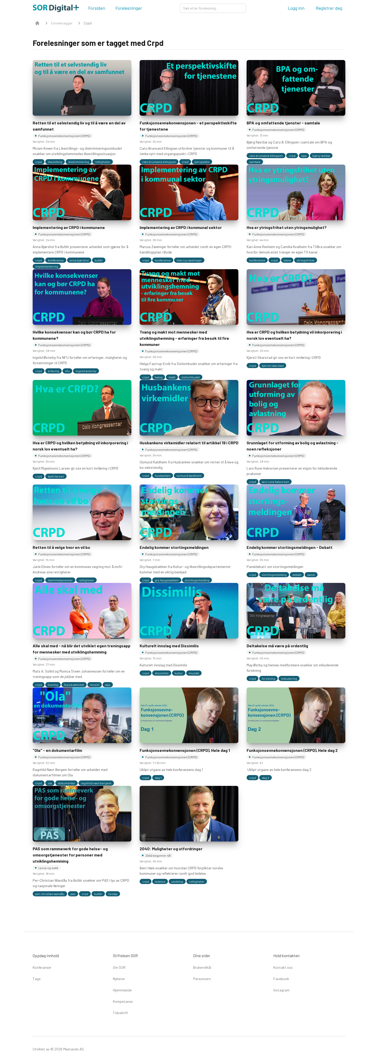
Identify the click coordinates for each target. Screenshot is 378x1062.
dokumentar (66, 783)
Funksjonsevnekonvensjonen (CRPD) (64, 136)
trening (53, 684)
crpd (38, 162)
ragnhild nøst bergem (96, 783)
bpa (304, 155)
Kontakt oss (283, 967)
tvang (159, 377)
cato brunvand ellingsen (159, 162)
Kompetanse (123, 1001)
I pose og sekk (48, 868)
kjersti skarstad (273, 365)
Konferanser (42, 967)
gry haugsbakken (167, 580)
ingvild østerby (86, 371)
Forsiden (96, 8)
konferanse (56, 260)
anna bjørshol (79, 260)
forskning (268, 678)
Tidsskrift (120, 1012)
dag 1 (158, 777)
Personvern (202, 978)
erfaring (53, 371)
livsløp (113, 894)
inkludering (289, 678)
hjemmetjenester (60, 580)
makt (171, 377)
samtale (254, 162)
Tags (37, 978)
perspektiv (202, 162)
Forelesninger (128, 8)
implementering (46, 266)
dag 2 (265, 777)
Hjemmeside (122, 990)
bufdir (99, 260)
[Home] (37, 23)
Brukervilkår (202, 967)
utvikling (177, 881)
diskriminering (78, 162)
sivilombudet (190, 377)
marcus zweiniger (189, 260)
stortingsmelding (197, 580)
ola (50, 783)
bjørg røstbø (321, 155)
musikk (194, 673)
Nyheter (119, 978)
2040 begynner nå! (158, 855)
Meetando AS (73, 1049)
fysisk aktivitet (74, 684)
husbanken (162, 475)
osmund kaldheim (189, 475)
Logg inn (296, 8)
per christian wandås (50, 894)
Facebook (281, 978)
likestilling (55, 162)
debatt (296, 574)
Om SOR (119, 967)
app (107, 684)
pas (73, 894)
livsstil (94, 684)
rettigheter (102, 162)
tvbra (287, 260)
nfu (67, 371)
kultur (179, 673)
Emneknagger (62, 23)
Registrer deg (329, 8)
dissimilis (162, 673)
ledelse (160, 881)
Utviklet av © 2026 (47, 1049)
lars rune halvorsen (275, 481)
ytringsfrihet (305, 260)
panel (311, 574)
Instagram (281, 990)
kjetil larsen (56, 476)
